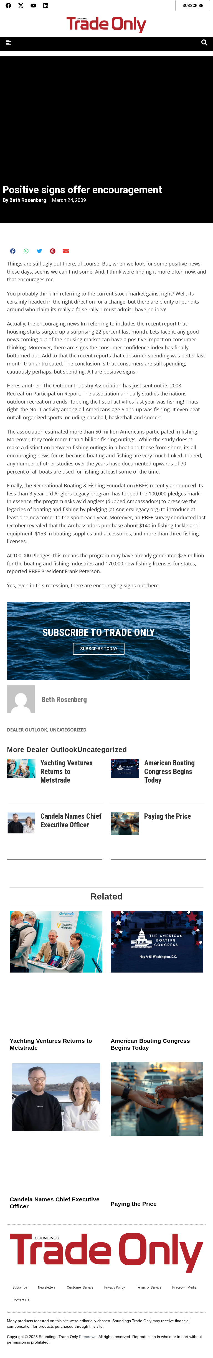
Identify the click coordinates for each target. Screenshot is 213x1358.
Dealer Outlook (27, 730)
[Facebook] (8, 5)
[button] (13, 251)
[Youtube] (33, 5)
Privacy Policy (114, 1287)
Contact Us (20, 1300)
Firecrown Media (184, 1287)
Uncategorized (68, 730)
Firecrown (88, 1336)
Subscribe (19, 1287)
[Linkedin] (45, 5)
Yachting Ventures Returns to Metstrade (66, 771)
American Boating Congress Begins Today (169, 771)
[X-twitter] (20, 5)
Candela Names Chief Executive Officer (71, 820)
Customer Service (80, 1287)
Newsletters (47, 1287)
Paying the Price (167, 816)
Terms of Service (148, 1287)
